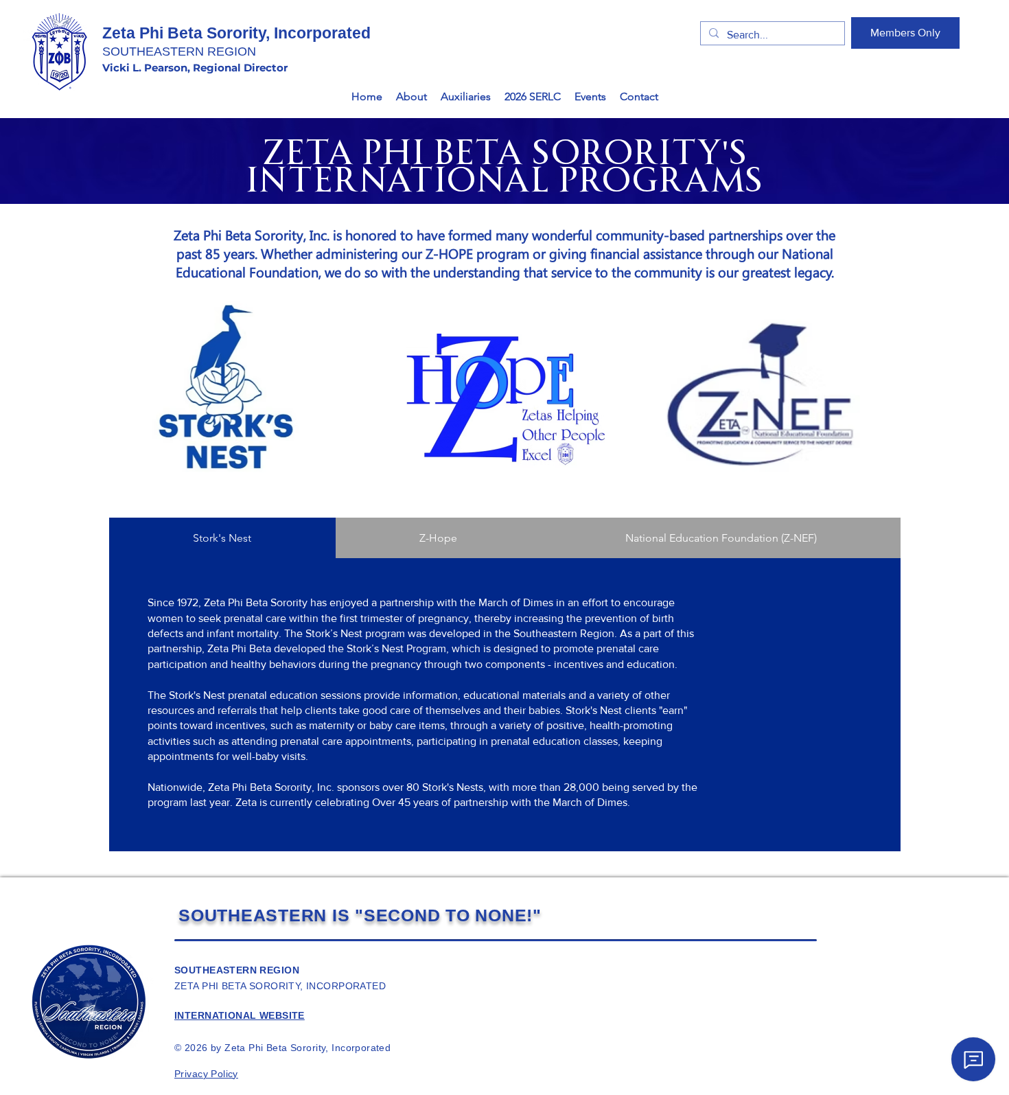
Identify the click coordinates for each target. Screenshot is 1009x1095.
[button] (411, 96)
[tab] (222, 538)
